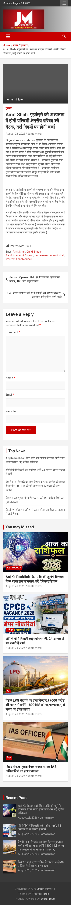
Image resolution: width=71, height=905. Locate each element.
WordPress (48, 898)
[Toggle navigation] (8, 36)
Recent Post (16, 797)
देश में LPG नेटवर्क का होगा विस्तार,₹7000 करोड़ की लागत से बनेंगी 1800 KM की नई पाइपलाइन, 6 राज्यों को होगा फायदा (35, 486)
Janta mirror (34, 133)
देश (8, 691)
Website (11, 411)
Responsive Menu (64, 3)
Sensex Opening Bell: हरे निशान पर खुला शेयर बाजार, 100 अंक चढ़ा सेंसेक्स (34, 279)
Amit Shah (19, 251)
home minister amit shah (50, 255)
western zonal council (19, 259)
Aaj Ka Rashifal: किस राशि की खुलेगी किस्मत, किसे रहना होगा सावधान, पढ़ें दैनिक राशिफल (41, 809)
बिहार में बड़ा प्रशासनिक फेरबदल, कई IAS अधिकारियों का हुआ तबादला (41, 863)
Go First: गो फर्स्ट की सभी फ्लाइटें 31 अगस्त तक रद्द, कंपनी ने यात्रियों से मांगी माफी (34, 295)
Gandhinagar (34, 251)
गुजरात (9, 108)
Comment (13, 332)
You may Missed (19, 527)
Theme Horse (40, 894)
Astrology (14, 567)
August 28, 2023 (15, 133)
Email (10, 394)
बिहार (9, 757)
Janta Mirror (44, 889)
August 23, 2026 (15, 586)
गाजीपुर (10, 629)
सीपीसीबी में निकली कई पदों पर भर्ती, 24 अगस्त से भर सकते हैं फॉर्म (39, 827)
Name (10, 378)
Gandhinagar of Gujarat (20, 255)
